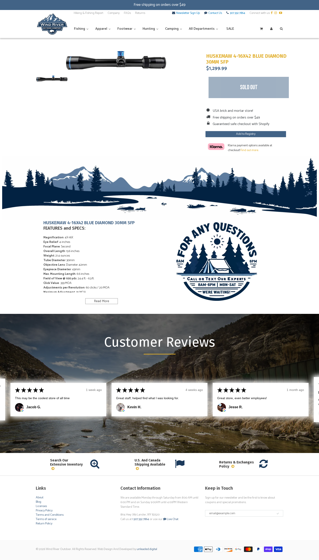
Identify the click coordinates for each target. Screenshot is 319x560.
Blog (38, 501)
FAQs (127, 13)
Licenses (41, 506)
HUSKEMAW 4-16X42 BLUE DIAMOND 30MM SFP (246, 59)
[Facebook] (272, 13)
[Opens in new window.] (22, 410)
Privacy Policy (44, 510)
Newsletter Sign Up (188, 13)
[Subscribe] (277, 513)
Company (114, 13)
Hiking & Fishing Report (88, 13)
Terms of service (46, 519)
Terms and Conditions (50, 514)
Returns (140, 13)
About (39, 497)
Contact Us (215, 13)
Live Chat (172, 519)
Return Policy (44, 523)
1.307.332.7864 (140, 519)
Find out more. (250, 150)
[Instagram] (276, 13)
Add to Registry (245, 134)
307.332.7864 (237, 13)
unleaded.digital (147, 549)
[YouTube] (281, 13)
